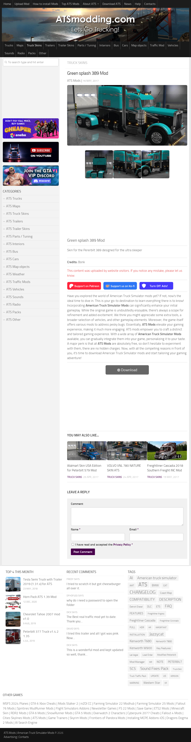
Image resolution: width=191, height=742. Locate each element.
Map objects (138, 45)
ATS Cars (12, 259)
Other (42, 53)
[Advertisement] (127, 209)
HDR (142, 627)
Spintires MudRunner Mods (35, 708)
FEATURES (136, 613)
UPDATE (155, 676)
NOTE (160, 662)
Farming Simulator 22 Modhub (114, 703)
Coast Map (166, 593)
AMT (132, 585)
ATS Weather (15, 274)
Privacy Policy (122, 544)
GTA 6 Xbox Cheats (43, 703)
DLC (149, 606)
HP (149, 627)
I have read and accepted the (104, 544)
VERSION (174, 676)
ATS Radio (13, 304)
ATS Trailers (14, 221)
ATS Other (13, 320)
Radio (21, 53)
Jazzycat (156, 634)
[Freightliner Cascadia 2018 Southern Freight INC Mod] (167, 450)
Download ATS (111, 4)
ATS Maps (13, 206)
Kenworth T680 (140, 641)
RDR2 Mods (18, 713)
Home (7, 4)
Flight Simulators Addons (72, 708)
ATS (142, 585)
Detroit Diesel (136, 606)
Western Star (151, 682)
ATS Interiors (15, 244)
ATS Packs (13, 312)
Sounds (9, 53)
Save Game (144, 708)
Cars (125, 45)
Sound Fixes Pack (154, 668)
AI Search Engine (26, 722)
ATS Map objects (17, 267)
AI (131, 577)
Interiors (104, 45)
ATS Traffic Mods (18, 282)
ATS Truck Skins (17, 214)
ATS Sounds (14, 297)
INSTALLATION (137, 634)
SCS (133, 668)
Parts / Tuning (87, 45)
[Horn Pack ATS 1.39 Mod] (13, 601)
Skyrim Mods (78, 718)
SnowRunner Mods (60, 713)
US (164, 676)
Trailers (50, 45)
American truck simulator (157, 578)
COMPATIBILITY (142, 599)
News (127, 4)
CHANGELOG (143, 592)
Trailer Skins (66, 45)
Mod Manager (137, 662)
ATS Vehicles (15, 289)
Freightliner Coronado (169, 621)
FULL (132, 627)
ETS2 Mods (161, 708)
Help (138, 4)
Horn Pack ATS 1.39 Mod (40, 597)
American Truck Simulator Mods (35, 733)
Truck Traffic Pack (138, 676)
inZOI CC (85, 703)
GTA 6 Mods (37, 713)
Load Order (148, 655)
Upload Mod (22, 4)
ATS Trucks (14, 198)
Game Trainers (58, 718)
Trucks (9, 45)
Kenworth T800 (164, 641)
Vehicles (173, 45)
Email (134, 529)
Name (75, 529)
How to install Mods (45, 4)
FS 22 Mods (127, 708)
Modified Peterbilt (166, 654)
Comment (77, 504)
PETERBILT (175, 662)
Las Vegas (134, 655)
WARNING (134, 683)
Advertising (10, 737)
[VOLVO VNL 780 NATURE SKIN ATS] (127, 450)
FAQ (168, 606)
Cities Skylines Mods (16, 718)
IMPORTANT (161, 627)
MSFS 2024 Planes (15, 703)
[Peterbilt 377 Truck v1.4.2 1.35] (13, 636)
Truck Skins (34, 45)
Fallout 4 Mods (172, 713)
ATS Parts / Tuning (19, 236)
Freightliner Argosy (156, 613)
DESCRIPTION (170, 599)
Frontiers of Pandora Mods (107, 718)
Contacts (149, 4)
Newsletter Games (104, 708)
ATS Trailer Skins (18, 229)
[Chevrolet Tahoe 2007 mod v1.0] (13, 619)
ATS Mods (39, 718)
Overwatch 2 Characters (109, 713)
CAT (165, 585)
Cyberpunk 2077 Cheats (143, 713)
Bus (116, 45)
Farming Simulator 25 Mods (155, 703)
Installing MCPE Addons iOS (145, 718)
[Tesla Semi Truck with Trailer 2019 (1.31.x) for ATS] (13, 584)
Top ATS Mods (70, 4)
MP (150, 662)
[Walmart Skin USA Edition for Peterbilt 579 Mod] (87, 450)
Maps (20, 45)
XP (166, 683)
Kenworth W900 (141, 648)
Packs (31, 53)
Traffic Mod (157, 45)
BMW (155, 585)
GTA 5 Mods (83, 713)
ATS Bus (12, 252)
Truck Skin (177, 669)
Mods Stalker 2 (68, 703)
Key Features (163, 648)
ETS (158, 606)
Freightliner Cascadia (142, 620)
